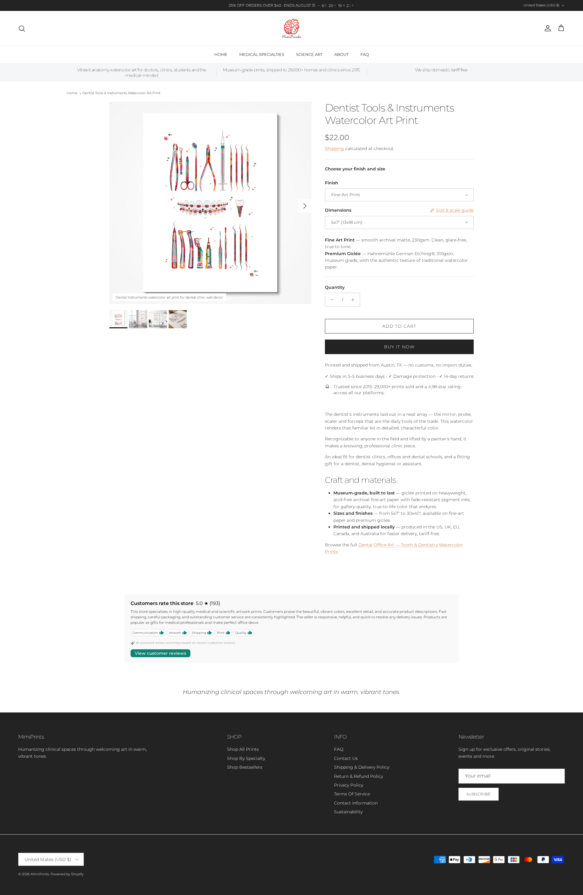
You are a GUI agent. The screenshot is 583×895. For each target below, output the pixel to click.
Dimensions (338, 210)
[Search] (22, 28)
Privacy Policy (348, 785)
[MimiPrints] (291, 28)
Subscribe (478, 794)
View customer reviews (160, 653)
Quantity (335, 287)
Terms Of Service (352, 794)
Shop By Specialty (246, 758)
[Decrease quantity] (330, 299)
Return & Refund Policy (358, 776)
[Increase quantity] (354, 299)
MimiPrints (40, 874)
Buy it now (399, 347)
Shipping (334, 148)
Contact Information (356, 803)
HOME (220, 54)
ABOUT (341, 54)
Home (72, 93)
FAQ (364, 54)
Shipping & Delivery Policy (361, 767)
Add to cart (399, 326)
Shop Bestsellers (244, 767)
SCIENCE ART (309, 54)
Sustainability (348, 812)
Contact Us (346, 758)
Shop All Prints (243, 749)
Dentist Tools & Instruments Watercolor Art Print (121, 93)
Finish (331, 183)
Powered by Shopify (67, 874)
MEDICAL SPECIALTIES (261, 54)
